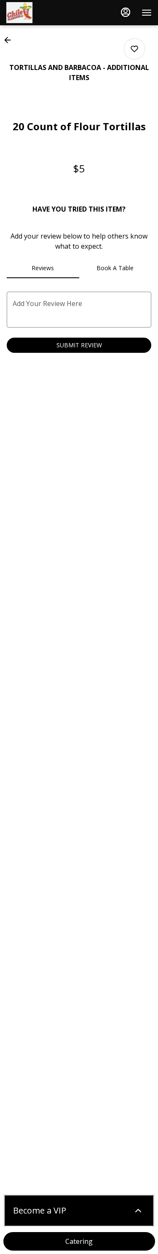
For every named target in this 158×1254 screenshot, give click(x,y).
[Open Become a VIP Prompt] (138, 1210)
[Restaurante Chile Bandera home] (44, 12)
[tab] (43, 268)
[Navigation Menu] (146, 12)
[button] (10, 40)
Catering (79, 1241)
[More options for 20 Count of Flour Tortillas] (134, 49)
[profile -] (126, 12)
